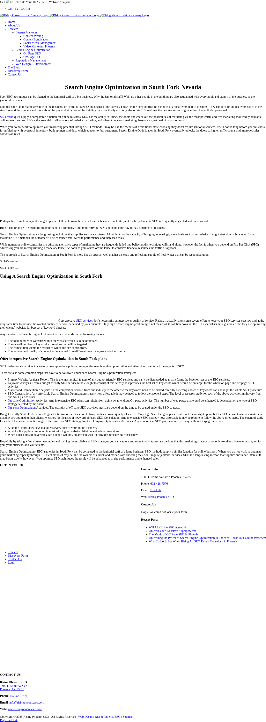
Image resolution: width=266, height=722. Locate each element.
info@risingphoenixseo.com (26, 702)
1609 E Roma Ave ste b (14, 685)
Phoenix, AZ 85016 (12, 689)
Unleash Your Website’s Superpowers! (172, 531)
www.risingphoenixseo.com (25, 709)
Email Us (155, 490)
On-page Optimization (21, 400)
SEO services (84, 320)
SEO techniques (10, 116)
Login (11, 562)
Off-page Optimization (22, 407)
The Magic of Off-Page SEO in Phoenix (173, 534)
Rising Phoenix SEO (161, 496)
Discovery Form (18, 555)
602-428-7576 (159, 483)
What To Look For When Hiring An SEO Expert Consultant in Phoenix (193, 541)
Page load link (9, 720)
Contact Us (15, 559)
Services (13, 552)
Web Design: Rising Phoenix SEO (99, 716)
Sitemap (128, 716)
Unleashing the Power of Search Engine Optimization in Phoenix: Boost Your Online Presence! (207, 538)
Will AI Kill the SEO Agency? (167, 527)
